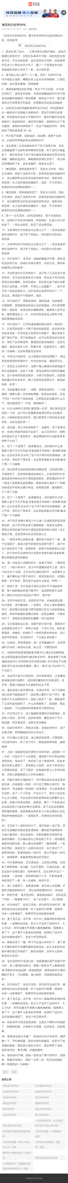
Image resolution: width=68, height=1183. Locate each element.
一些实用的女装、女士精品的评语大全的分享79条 (49, 1123)
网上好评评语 (42, 1114)
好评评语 (33, 28)
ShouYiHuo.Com (35, 1178)
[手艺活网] (34, 4)
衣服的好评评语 (43, 1091)
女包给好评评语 (11, 1091)
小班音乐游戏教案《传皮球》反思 (47, 1144)
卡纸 (14, 1071)
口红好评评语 (10, 1114)
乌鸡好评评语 (10, 1097)
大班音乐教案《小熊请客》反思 (49, 1134)
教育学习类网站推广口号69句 (17, 1155)
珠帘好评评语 (42, 1097)
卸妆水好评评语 (43, 1108)
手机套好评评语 (11, 1085)
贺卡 (5, 1071)
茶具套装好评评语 (12, 1125)
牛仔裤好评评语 (43, 1085)
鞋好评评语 (8, 1108)
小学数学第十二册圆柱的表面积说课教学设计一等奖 (16, 1166)
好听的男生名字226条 (46, 1157)
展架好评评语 (10, 1103)
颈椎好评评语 (42, 1103)
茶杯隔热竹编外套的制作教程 (16, 1134)
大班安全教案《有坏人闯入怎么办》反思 (16, 1144)
